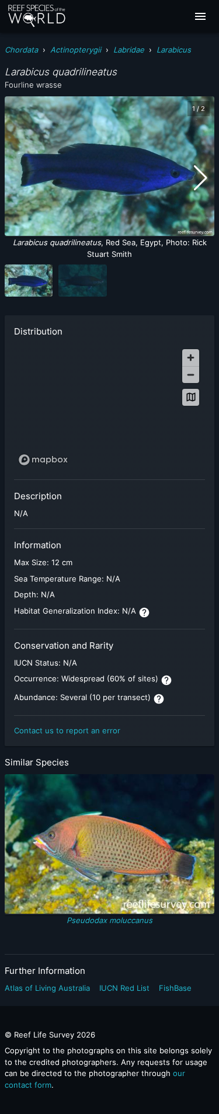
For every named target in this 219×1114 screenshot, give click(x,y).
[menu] (200, 16)
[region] (109, 406)
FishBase (175, 988)
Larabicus (174, 49)
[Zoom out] (190, 374)
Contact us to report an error (67, 730)
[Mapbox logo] (43, 460)
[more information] (144, 612)
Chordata (21, 49)
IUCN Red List (124, 988)
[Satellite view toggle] (190, 397)
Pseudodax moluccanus (109, 920)
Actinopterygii (75, 49)
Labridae (128, 49)
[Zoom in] (190, 357)
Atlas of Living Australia (47, 988)
